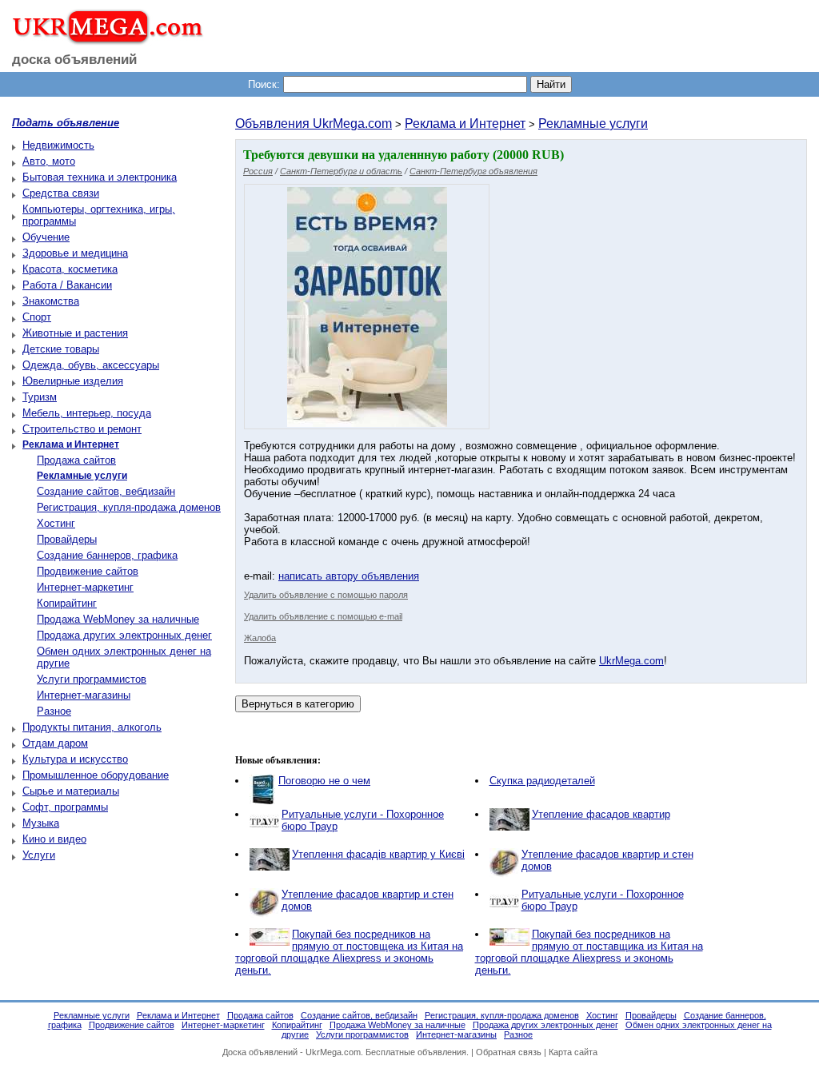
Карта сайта (573, 1052)
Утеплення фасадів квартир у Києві (378, 854)
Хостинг (56, 523)
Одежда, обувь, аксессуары (90, 365)
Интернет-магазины (83, 695)
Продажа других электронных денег (124, 635)
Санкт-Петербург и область (341, 171)
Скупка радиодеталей (542, 781)
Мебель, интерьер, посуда (86, 413)
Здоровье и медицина (75, 253)
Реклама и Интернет (465, 123)
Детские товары (60, 349)
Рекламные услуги (593, 123)
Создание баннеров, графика (107, 555)
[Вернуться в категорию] (298, 704)
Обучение (46, 237)
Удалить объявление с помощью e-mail (323, 616)
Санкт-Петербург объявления (473, 171)
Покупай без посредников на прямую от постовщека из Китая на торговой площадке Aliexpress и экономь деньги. (349, 952)
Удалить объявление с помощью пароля (326, 595)
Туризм (39, 397)
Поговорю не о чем (324, 781)
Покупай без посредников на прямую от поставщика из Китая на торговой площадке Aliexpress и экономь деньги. (589, 952)
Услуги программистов (91, 679)
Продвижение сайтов (87, 571)
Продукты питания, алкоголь (92, 727)
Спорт (36, 317)
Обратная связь (508, 1052)
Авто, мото (48, 161)
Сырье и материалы (70, 791)
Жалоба (260, 638)
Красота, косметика (70, 269)
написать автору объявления (348, 576)
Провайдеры (67, 539)
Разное (54, 711)
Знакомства (50, 301)
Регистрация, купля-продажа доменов (129, 507)
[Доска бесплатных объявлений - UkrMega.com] (102, 39)
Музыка (40, 823)
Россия (258, 171)
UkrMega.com (631, 661)
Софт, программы (65, 807)
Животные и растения (75, 333)
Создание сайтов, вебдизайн (106, 491)
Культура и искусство (75, 759)
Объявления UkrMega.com (313, 123)
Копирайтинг (67, 603)
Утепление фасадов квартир (601, 814)
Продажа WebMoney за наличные (118, 619)
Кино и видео (54, 839)
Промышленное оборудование (95, 775)
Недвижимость (58, 145)
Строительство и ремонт (82, 429)
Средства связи (60, 193)
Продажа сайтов (76, 460)
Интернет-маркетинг (85, 587)
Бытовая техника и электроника (99, 177)
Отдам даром (55, 743)
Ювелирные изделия (72, 381)
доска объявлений (74, 59)
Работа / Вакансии (67, 285)
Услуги (38, 855)
